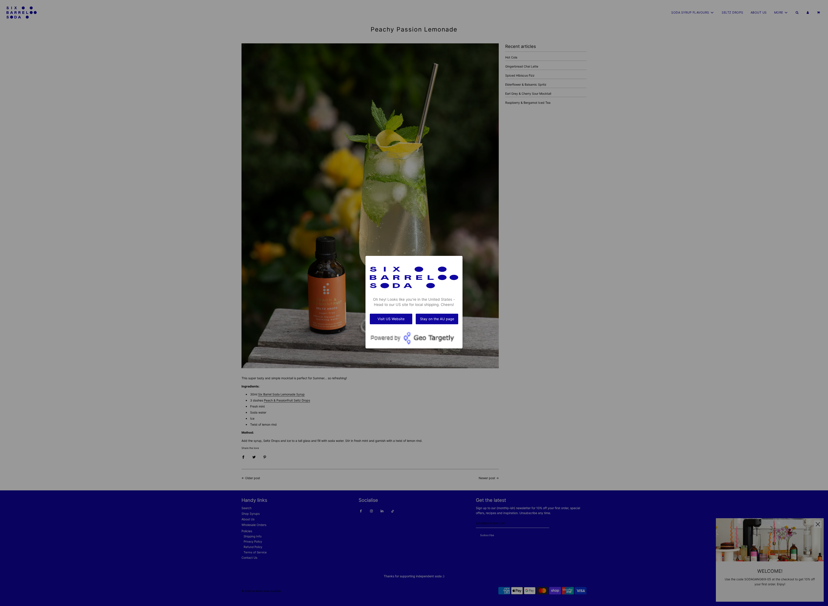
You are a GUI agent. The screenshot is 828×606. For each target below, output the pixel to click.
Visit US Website (391, 318)
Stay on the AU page (437, 318)
